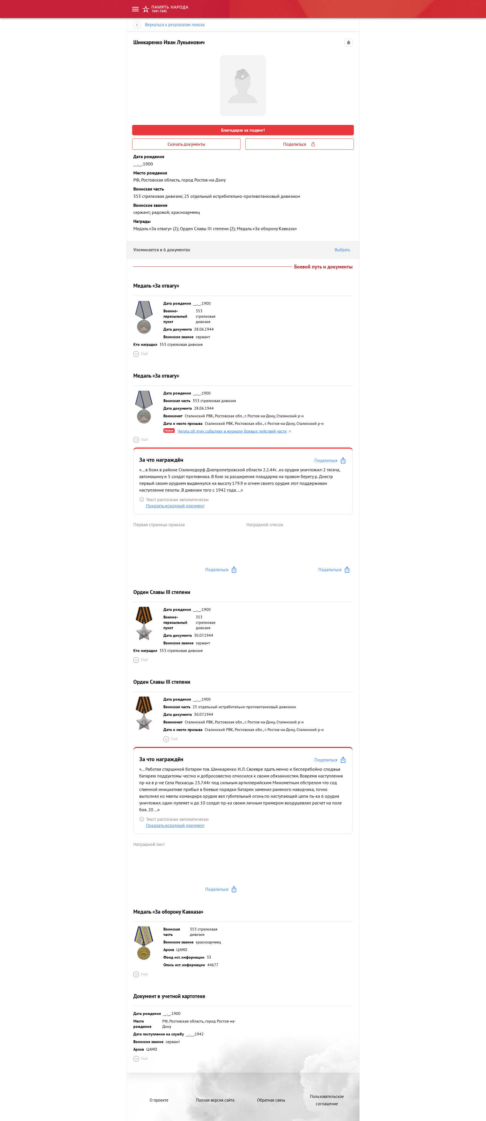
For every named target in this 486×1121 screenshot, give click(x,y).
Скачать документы (186, 144)
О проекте (159, 1100)
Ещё (144, 353)
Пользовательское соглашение (327, 1100)
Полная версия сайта (215, 1100)
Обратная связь (271, 1100)
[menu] (135, 9)
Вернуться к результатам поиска (174, 24)
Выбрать (342, 249)
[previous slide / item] (137, 83)
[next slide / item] (348, 83)
